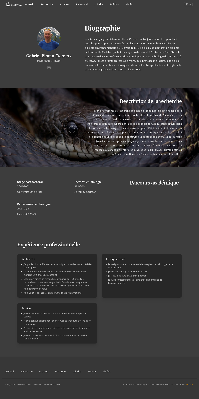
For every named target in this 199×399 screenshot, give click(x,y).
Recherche (47, 4)
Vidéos (130, 4)
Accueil (29, 4)
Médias (114, 4)
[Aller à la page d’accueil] (14, 4)
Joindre (99, 4)
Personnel (82, 4)
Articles (64, 4)
